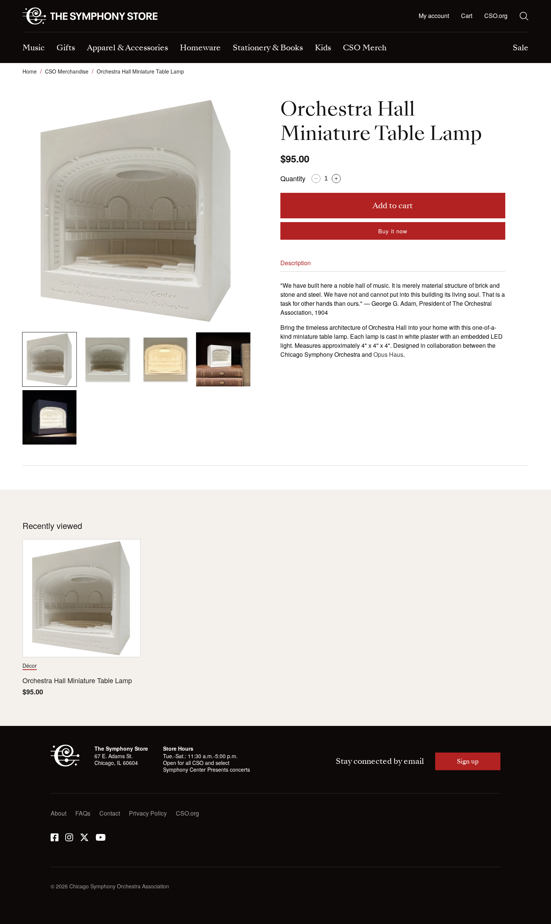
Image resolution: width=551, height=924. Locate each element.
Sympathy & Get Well (311, 33)
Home (29, 71)
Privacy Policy (148, 813)
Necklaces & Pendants (183, 33)
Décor (29, 665)
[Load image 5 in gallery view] (49, 417)
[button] (466, 16)
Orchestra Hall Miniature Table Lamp (77, 680)
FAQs (82, 813)
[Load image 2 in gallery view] (107, 359)
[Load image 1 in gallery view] (49, 359)
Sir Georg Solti (302, 33)
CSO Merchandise (66, 71)
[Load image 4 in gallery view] (223, 359)
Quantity (292, 178)
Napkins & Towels (46, 33)
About (58, 813)
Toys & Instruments (47, 33)
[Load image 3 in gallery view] (165, 359)
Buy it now (392, 231)
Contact (109, 813)
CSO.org (496, 15)
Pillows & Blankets (178, 33)
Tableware (36, 33)
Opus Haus (388, 354)
